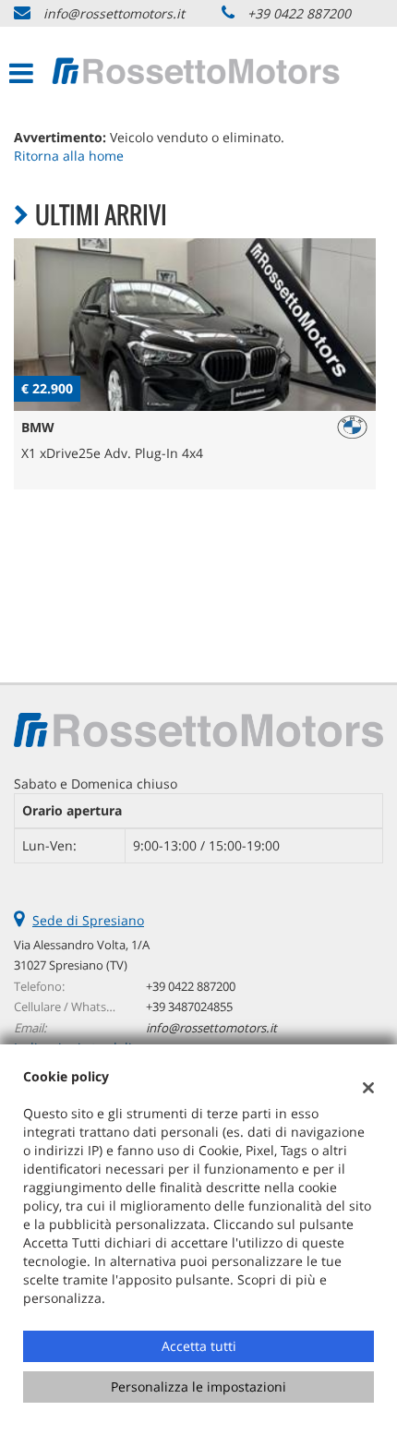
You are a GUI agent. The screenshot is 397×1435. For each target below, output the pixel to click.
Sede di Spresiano (88, 920)
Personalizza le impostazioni (198, 1386)
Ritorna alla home (69, 155)
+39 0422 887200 (299, 13)
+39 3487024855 (189, 1006)
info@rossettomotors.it (114, 13)
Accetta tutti (199, 1346)
